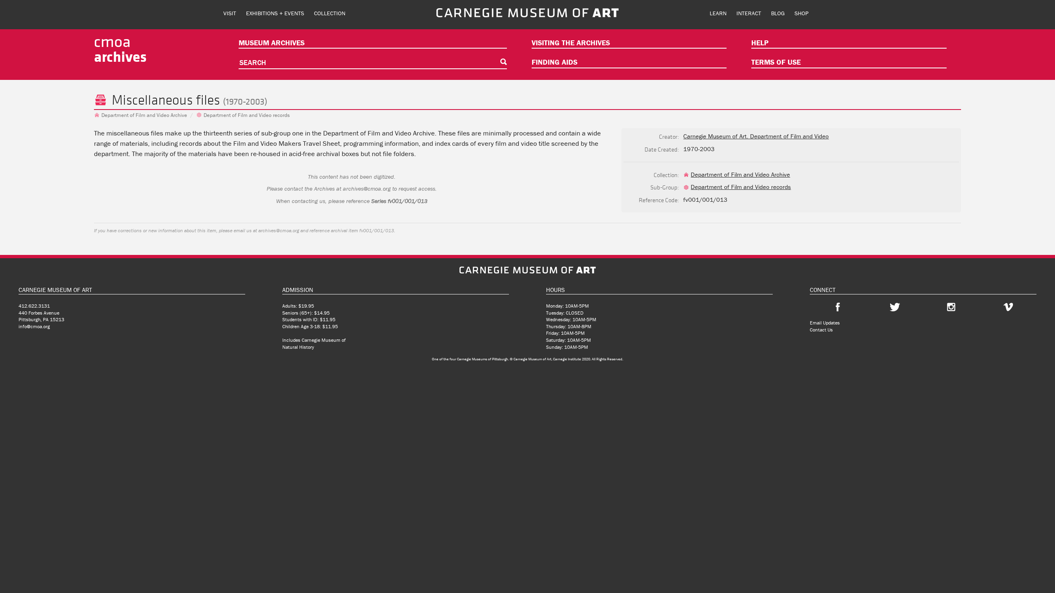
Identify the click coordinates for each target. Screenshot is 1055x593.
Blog (778, 13)
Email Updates (825, 323)
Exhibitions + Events (275, 13)
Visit (229, 13)
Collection (329, 13)
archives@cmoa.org (367, 188)
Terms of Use (776, 62)
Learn (718, 13)
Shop (802, 13)
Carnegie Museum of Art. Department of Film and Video (756, 136)
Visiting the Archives (571, 42)
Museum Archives (272, 42)
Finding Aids (554, 62)
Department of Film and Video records (247, 115)
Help (760, 42)
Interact (748, 13)
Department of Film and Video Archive (144, 115)
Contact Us (821, 330)
